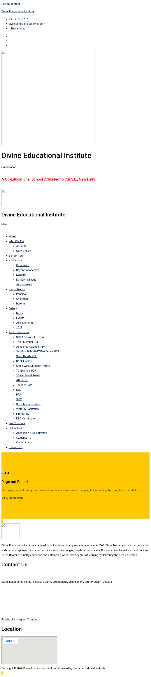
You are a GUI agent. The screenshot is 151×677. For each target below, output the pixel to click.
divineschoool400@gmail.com (19, 612)
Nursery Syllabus (26, 279)
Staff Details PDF (26, 356)
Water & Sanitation (27, 409)
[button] (75, 226)
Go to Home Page (12, 497)
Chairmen (22, 298)
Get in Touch (16, 428)
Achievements (25, 322)
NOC (19, 389)
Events (20, 318)
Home (12, 236)
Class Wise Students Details (33, 366)
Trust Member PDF (27, 342)
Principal (21, 294)
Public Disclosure (19, 332)
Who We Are (16, 241)
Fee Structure (17, 423)
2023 (19, 327)
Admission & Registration (31, 433)
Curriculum (22, 265)
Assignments (24, 284)
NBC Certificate (25, 418)
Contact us (23, 442)
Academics (15, 260)
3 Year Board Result (28, 375)
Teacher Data (24, 385)
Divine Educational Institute (17, 11)
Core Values (23, 251)
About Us (21, 246)
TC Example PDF (26, 370)
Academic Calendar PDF (30, 346)
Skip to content (10, 4)
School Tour (16, 255)
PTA (18, 394)
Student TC (15, 447)
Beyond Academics (28, 270)
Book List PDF (24, 361)
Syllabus (21, 275)
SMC (19, 399)
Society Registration (28, 404)
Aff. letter (22, 380)
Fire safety (22, 413)
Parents (21, 303)
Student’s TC (24, 437)
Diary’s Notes (17, 289)
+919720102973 (11, 597)
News (19, 313)
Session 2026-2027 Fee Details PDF (37, 351)
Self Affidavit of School (30, 337)
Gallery (13, 308)
